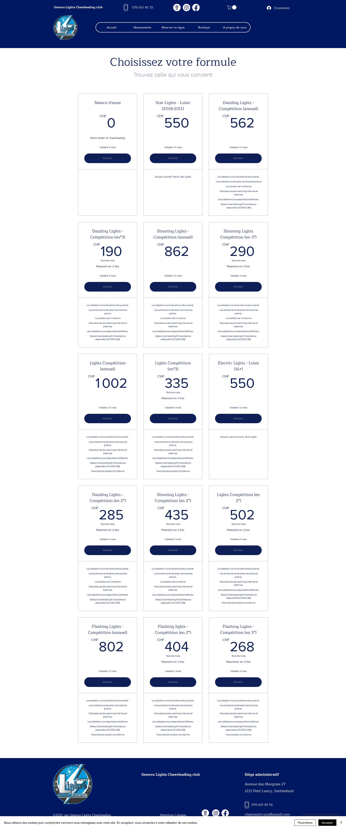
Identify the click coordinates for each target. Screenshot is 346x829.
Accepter (327, 823)
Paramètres (305, 823)
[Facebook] (196, 7)
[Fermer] (341, 822)
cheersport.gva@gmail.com (267, 814)
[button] (232, 7)
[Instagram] (186, 7)
